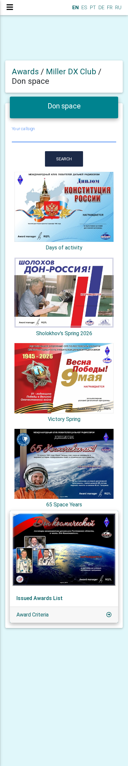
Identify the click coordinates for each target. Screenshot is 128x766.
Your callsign (23, 128)
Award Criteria (32, 615)
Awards (25, 71)
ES (83, 8)
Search (64, 158)
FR (109, 8)
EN (75, 8)
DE (100, 8)
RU (118, 8)
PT (92, 8)
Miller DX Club (72, 71)
